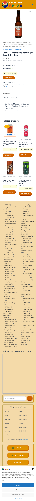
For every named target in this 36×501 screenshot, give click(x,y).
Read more (8, 155)
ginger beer (9, 86)
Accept (18, 485)
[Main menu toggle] (32, 4)
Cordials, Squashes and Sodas (18, 44)
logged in (15, 111)
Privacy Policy (18, 498)
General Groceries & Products (19, 42)
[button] (33, 469)
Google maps (24, 439)
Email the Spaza (19, 448)
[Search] (30, 398)
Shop (8, 42)
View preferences (18, 495)
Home (4, 42)
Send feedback (18, 462)
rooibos (15, 86)
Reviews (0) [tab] (6, 93)
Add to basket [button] (25, 155)
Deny (18, 490)
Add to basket (9, 77)
